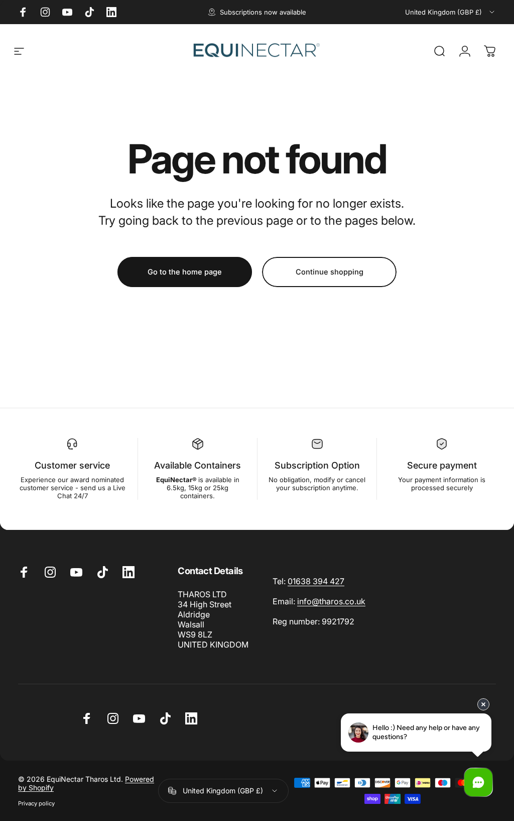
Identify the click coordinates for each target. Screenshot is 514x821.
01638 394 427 (316, 581)
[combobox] (450, 12)
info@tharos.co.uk (331, 601)
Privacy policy (36, 803)
